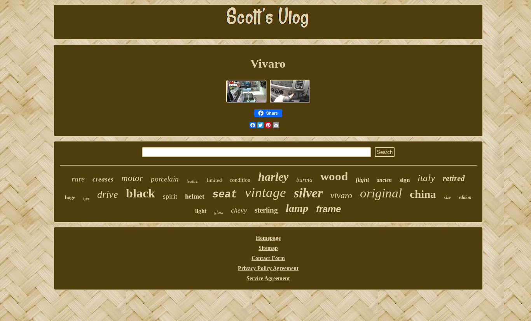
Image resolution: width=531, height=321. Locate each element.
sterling (266, 210)
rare (78, 178)
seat (224, 195)
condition (240, 180)
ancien (384, 180)
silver (308, 193)
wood (334, 176)
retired (454, 178)
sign (405, 180)
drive (107, 194)
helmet (194, 196)
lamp (297, 208)
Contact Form (268, 258)
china (423, 194)
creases (103, 179)
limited (214, 180)
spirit (170, 196)
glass (218, 212)
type (86, 198)
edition (465, 197)
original (381, 193)
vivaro (341, 195)
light (200, 211)
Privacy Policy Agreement (268, 268)
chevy (239, 210)
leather (193, 181)
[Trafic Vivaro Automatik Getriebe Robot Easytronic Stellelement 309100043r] (290, 102)
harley (273, 176)
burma (304, 179)
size (447, 197)
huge (70, 197)
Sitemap (268, 248)
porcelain (165, 179)
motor (132, 178)
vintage (265, 192)
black (140, 193)
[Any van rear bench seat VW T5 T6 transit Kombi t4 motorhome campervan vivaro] (246, 102)
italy (426, 178)
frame (328, 209)
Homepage (268, 238)
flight (362, 179)
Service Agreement (268, 278)
